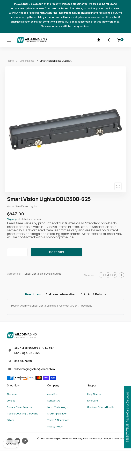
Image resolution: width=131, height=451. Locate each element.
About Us (52, 394)
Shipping (11, 219)
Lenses (11, 400)
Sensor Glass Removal (19, 407)
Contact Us (53, 400)
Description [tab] (33, 294)
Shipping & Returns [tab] (93, 294)
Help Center (94, 394)
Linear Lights (32, 273)
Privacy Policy (55, 426)
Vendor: (11, 206)
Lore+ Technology (57, 407)
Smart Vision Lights (50, 273)
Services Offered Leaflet (101, 407)
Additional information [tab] (60, 294)
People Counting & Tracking (22, 413)
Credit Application (57, 413)
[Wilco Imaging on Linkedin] (25, 441)
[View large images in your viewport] (118, 186)
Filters (10, 420)
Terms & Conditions (58, 420)
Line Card (92, 400)
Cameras (12, 394)
